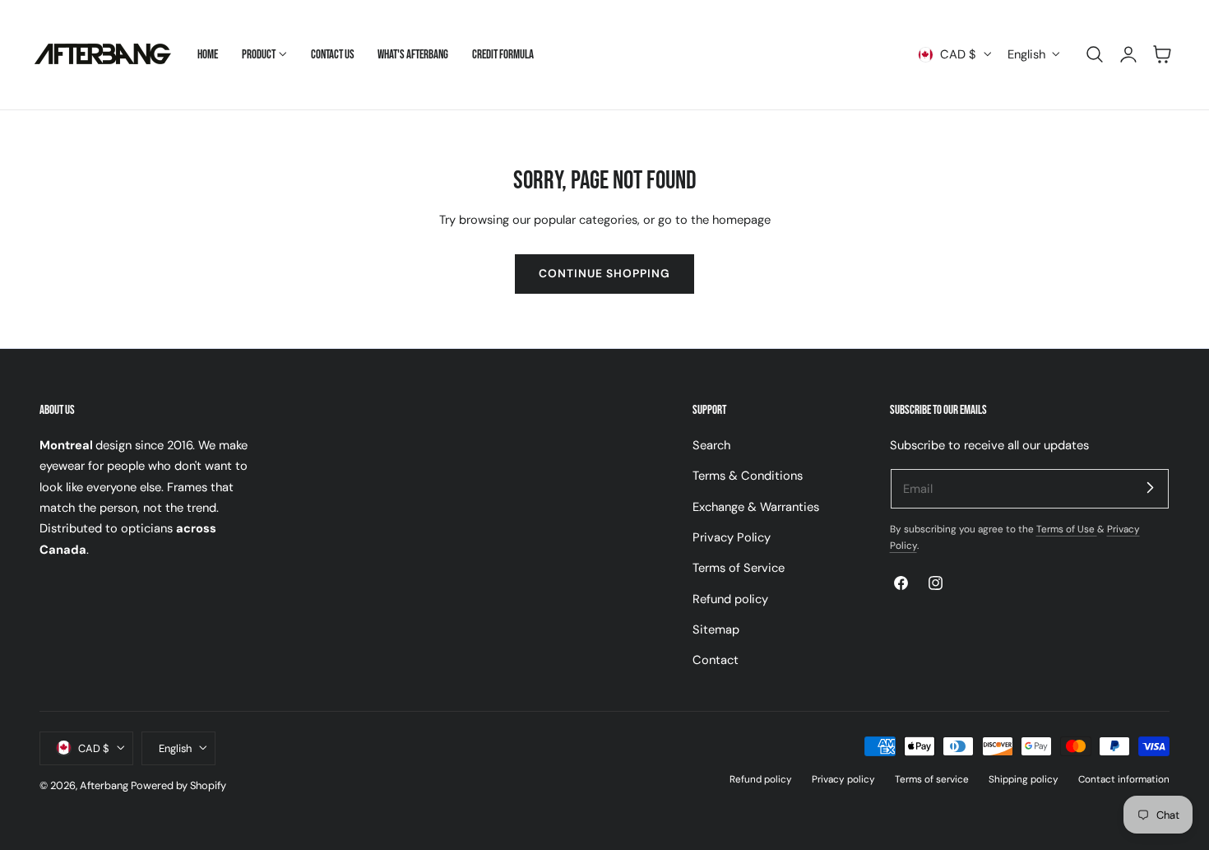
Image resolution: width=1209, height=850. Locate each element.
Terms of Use (1066, 529)
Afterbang (104, 785)
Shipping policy (1023, 778)
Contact (716, 660)
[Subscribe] (1150, 488)
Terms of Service (739, 568)
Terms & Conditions (748, 475)
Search (711, 445)
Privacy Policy (732, 537)
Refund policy (730, 598)
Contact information (1124, 778)
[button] (1094, 54)
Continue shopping (604, 273)
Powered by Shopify (178, 785)
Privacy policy (843, 778)
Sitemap (716, 629)
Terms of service (932, 778)
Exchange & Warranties (756, 506)
